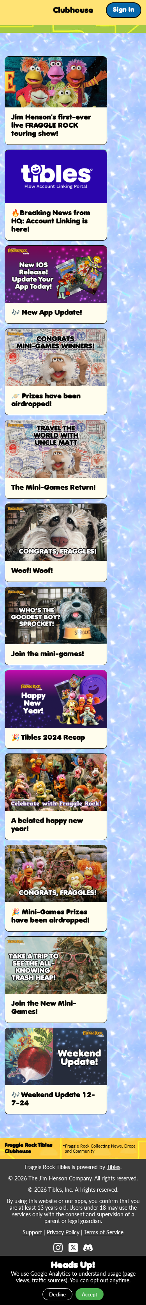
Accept (89, 1294)
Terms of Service (103, 1232)
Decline (57, 1294)
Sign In (123, 10)
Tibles (113, 1167)
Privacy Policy (63, 1232)
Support (32, 1232)
